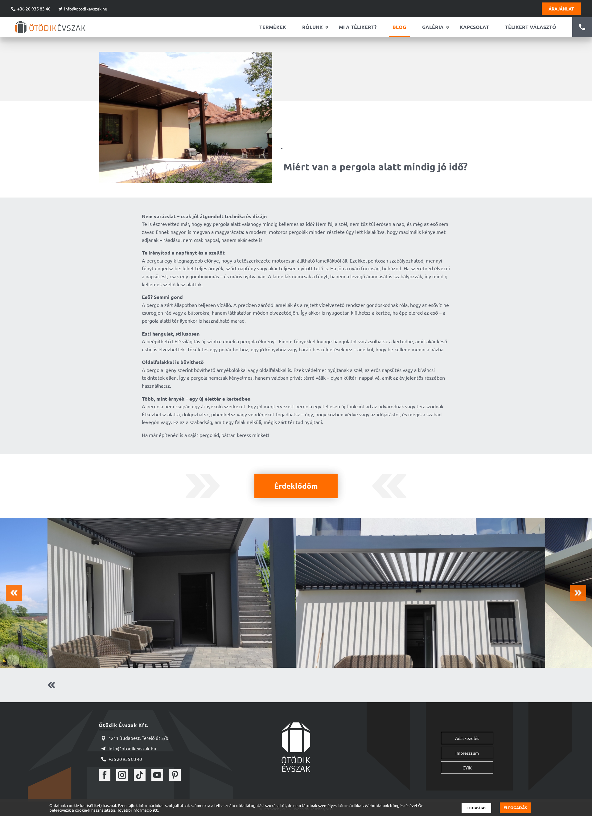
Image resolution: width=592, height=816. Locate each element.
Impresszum (467, 753)
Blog (399, 27)
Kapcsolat (474, 27)
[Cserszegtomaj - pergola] (171, 593)
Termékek (272, 27)
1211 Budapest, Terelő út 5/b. (139, 738)
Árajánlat (561, 8)
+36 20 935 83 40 (34, 8)
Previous (14, 593)
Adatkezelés (467, 738)
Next (578, 593)
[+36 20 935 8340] (582, 27)
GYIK (467, 767)
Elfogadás (515, 807)
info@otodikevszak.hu (85, 8)
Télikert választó (530, 27)
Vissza (46, 685)
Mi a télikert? (357, 27)
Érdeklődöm (296, 486)
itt (155, 810)
